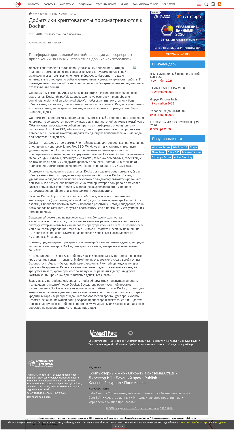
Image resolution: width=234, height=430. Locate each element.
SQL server (169, 4)
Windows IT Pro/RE (46, 13)
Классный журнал (104, 383)
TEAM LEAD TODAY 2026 (167, 88)
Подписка (85, 4)
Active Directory (183, 157)
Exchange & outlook (145, 4)
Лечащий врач (128, 378)
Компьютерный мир (106, 373)
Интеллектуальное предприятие (156, 397)
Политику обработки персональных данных (204, 422)
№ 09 (73, 13)
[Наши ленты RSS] (219, 4)
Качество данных (117, 397)
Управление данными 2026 (168, 111)
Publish (150, 378)
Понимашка (135, 383)
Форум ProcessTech (163, 99)
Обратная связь (135, 340)
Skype (193, 147)
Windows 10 (180, 147)
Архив (124, 4)
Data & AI (94, 397)
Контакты (171, 340)
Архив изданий (104, 344)
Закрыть (118, 426)
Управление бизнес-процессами (112, 402)
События (49, 4)
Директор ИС (100, 378)
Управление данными (124, 393)
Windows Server (161, 147)
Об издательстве (97, 340)
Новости (33, 4)
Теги (90, 344)
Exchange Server (161, 157)
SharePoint (158, 152)
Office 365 (173, 152)
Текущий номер (106, 4)
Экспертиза (66, 4)
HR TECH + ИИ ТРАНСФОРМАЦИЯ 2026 (174, 123)
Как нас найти (155, 340)
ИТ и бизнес (54, 42)
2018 (64, 13)
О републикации (189, 340)
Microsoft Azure (191, 152)
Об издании (117, 340)
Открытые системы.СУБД (151, 373)
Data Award (96, 393)
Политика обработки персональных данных (140, 344)
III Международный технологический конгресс (175, 75)
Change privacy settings (180, 344)
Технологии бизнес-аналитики (165, 393)
